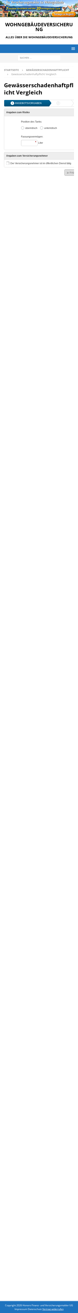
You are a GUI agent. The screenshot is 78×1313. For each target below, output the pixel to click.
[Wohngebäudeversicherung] (39, 15)
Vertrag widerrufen (53, 1309)
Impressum (21, 1309)
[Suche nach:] (39, 57)
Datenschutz (35, 1309)
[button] (72, 48)
